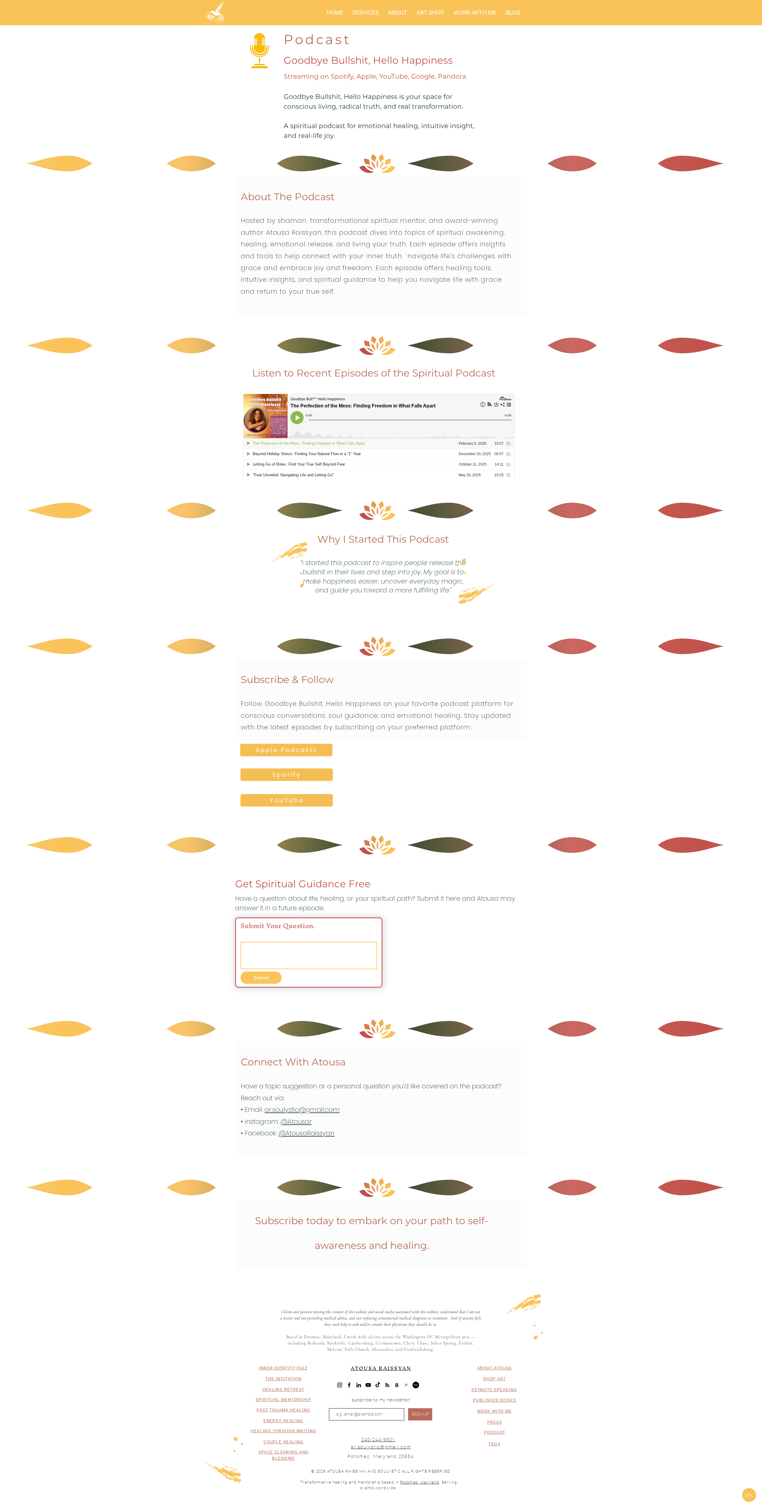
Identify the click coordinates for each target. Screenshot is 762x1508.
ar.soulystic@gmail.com (302, 1109)
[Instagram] (339, 1385)
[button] (365, 12)
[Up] (749, 1495)
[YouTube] (368, 1385)
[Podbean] (387, 1385)
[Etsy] (416, 1385)
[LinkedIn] (358, 1385)
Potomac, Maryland (419, 1482)
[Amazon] (397, 1385)
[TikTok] (377, 1385)
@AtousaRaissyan (307, 1133)
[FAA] (406, 1385)
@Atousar (296, 1121)
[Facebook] (349, 1385)
